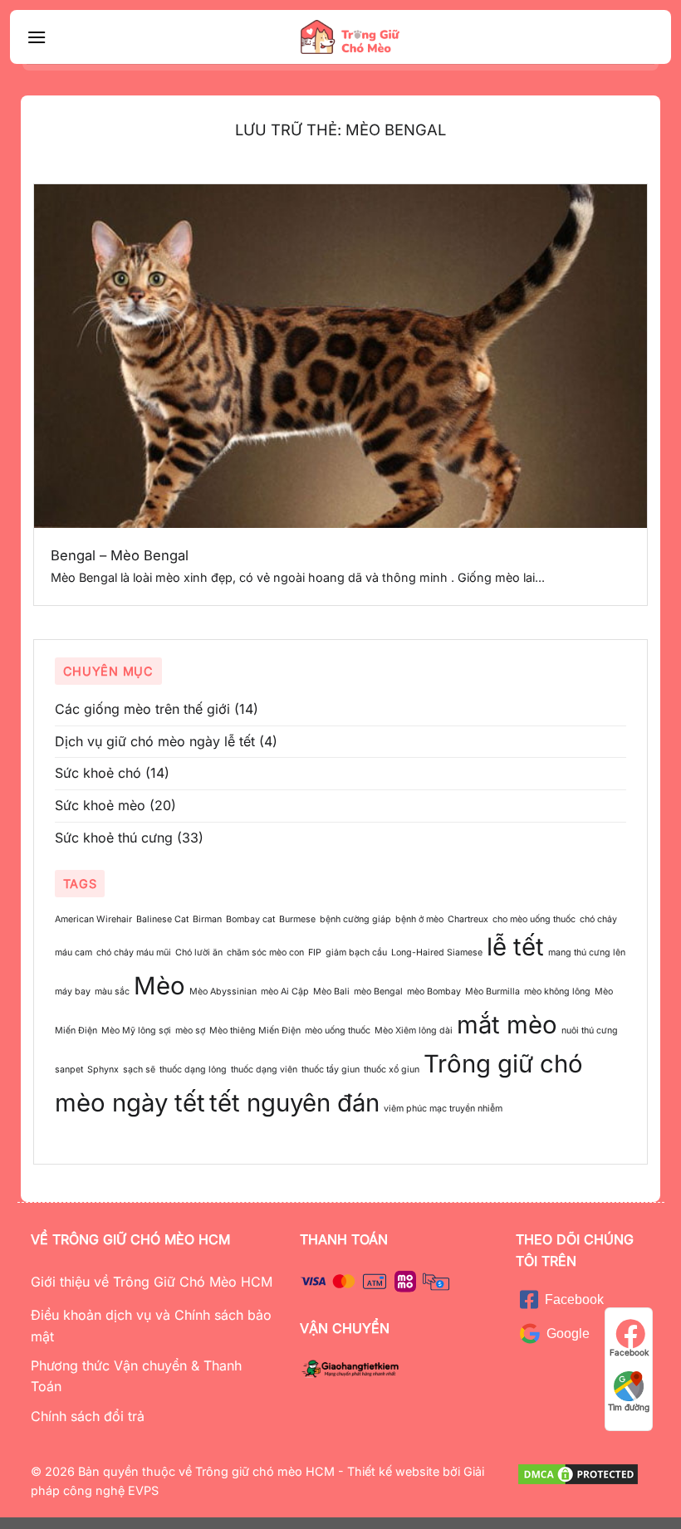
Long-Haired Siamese (437, 952)
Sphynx (103, 1069)
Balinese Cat (162, 919)
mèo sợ (190, 1030)
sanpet (69, 1069)
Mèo (159, 985)
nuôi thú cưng (589, 1030)
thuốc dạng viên (264, 1069)
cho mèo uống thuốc (534, 919)
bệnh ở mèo (419, 919)
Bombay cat (250, 919)
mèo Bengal (378, 991)
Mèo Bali (331, 991)
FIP (314, 952)
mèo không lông (557, 991)
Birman (207, 919)
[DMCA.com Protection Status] (578, 1472)
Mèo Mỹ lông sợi (136, 1030)
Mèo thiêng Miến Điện (255, 1030)
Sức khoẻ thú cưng (114, 837)
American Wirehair (93, 919)
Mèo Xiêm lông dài (414, 1030)
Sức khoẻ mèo (100, 805)
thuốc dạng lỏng (193, 1069)
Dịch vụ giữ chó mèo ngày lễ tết (155, 741)
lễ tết (515, 946)
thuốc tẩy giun (330, 1069)
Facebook (629, 1352)
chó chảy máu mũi (133, 952)
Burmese (297, 919)
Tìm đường (628, 1407)
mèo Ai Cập (285, 991)
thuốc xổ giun (391, 1069)
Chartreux (468, 919)
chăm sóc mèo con (265, 952)
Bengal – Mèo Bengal (120, 555)
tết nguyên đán (294, 1102)
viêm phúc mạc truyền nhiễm (443, 1108)
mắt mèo (507, 1024)
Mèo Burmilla (492, 991)
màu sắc (112, 991)
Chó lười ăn (199, 952)
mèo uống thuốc (337, 1030)
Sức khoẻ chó (98, 772)
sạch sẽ (139, 1069)
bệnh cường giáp (355, 919)
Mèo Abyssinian (223, 991)
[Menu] (37, 37)
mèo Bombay (434, 991)
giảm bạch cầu (356, 952)
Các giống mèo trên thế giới (142, 709)
